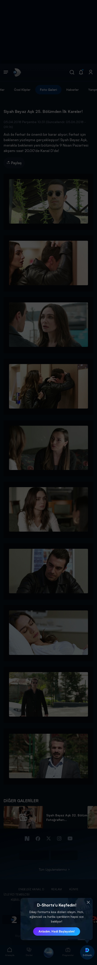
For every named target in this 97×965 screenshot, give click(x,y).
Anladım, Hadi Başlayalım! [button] (57, 931)
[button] (88, 902)
